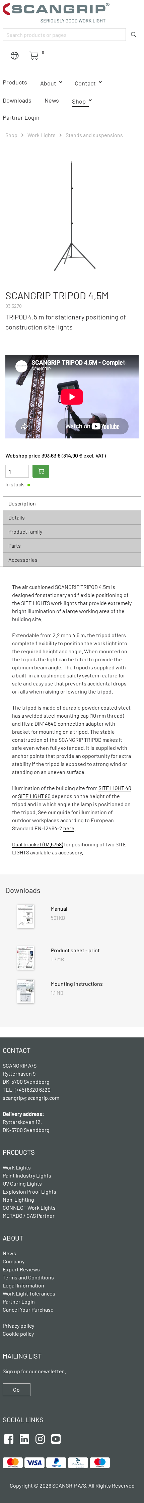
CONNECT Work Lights (29, 1207)
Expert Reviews (21, 1269)
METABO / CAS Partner (29, 1215)
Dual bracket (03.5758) (37, 844)
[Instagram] (40, 1438)
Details (16, 517)
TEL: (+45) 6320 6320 (27, 1089)
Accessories (23, 559)
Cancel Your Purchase (28, 1309)
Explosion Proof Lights (29, 1191)
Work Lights (41, 135)
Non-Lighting (18, 1199)
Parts (14, 545)
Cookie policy (18, 1333)
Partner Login (21, 117)
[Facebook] (9, 1438)
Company (13, 1261)
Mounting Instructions (77, 983)
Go (16, 1389)
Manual (59, 908)
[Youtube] (56, 1438)
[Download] (25, 917)
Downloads (17, 100)
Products (15, 82)
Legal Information (23, 1285)
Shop (79, 101)
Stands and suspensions (94, 135)
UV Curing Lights (22, 1183)
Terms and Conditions (28, 1277)
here (68, 828)
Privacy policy (18, 1325)
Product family (25, 531)
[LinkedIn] (24, 1438)
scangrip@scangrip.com (31, 1097)
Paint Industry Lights (27, 1175)
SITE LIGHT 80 (34, 796)
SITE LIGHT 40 (114, 788)
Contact (85, 83)
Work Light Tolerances (29, 1293)
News (52, 100)
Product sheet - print (75, 950)
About (48, 83)
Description (22, 503)
